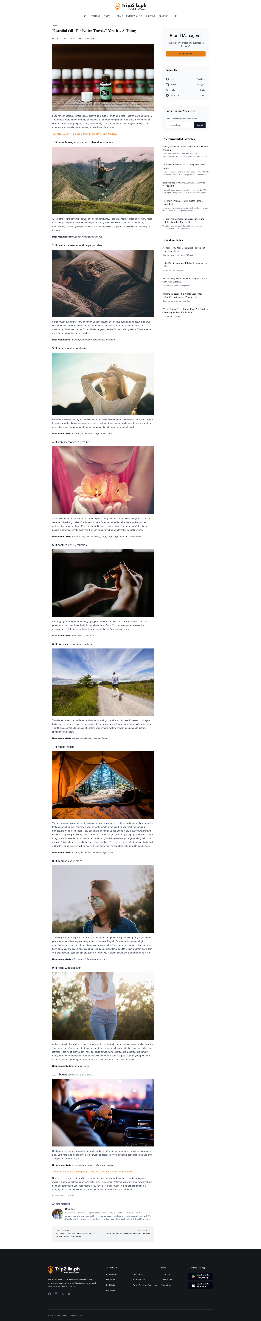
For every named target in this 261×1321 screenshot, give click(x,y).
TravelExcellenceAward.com (145, 1285)
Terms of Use (166, 1280)
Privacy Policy (166, 1285)
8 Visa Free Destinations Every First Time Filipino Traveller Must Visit (183, 220)
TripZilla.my (111, 1290)
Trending (95, 16)
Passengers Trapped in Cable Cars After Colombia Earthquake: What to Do (182, 295)
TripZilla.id (110, 1280)
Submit (200, 125)
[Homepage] (84, 16)
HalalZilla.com (139, 1280)
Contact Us (165, 1274)
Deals (120, 16)
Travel (107, 16)
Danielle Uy (71, 1209)
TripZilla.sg (138, 1274)
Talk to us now (185, 54)
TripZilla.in (110, 1285)
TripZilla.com (111, 1274)
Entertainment (134, 16)
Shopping (151, 16)
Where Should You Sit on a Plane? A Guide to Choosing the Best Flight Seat (185, 310)
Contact (163, 16)
